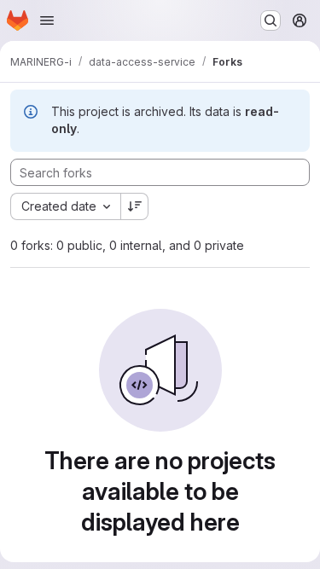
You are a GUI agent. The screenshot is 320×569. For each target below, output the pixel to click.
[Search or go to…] (270, 20)
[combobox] (65, 206)
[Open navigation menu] (47, 20)
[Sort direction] (134, 206)
